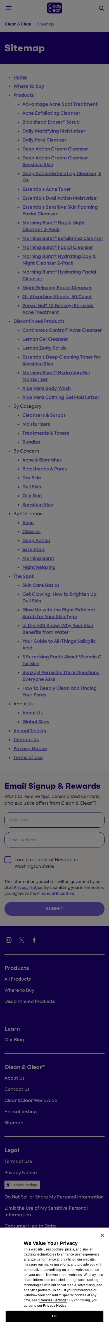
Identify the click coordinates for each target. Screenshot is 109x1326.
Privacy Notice (55, 1306)
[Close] (102, 1235)
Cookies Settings (53, 1300)
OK (54, 1316)
